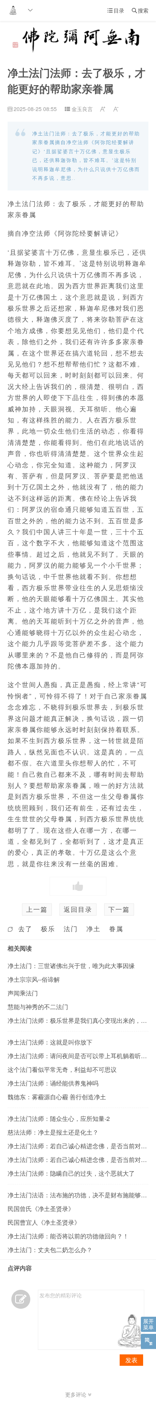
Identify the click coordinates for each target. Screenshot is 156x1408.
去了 (25, 928)
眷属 (116, 928)
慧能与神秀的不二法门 (38, 1006)
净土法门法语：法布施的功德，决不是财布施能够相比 (80, 1195)
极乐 (48, 928)
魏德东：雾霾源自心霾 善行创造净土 (57, 1096)
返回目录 (78, 909)
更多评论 (76, 1394)
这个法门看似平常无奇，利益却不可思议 (62, 1069)
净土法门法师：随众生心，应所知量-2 (59, 1118)
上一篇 (37, 909)
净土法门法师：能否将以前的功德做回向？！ (68, 1236)
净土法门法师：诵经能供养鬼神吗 (53, 1083)
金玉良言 (82, 109)
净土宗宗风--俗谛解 (34, 979)
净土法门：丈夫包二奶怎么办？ (50, 1249)
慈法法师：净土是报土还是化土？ (53, 1132)
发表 (131, 1360)
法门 (71, 928)
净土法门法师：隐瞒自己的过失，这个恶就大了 (71, 1173)
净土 (93, 928)
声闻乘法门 (23, 993)
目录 (116, 10)
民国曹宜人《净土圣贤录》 (44, 1222)
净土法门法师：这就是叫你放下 (50, 1042)
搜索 (140, 10)
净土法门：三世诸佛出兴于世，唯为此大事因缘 (71, 965)
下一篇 (119, 909)
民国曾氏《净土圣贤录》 (41, 1208)
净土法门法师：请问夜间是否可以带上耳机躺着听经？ (80, 1055)
